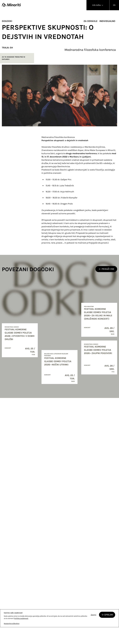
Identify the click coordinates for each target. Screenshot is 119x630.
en (114, 5)
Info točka (96, 5)
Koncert (8, 348)
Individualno (107, 21)
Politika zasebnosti (21, 618)
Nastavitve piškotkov (11, 624)
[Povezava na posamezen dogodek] (20, 340)
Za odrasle (91, 21)
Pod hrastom (89, 306)
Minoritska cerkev (12, 327)
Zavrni (93, 615)
